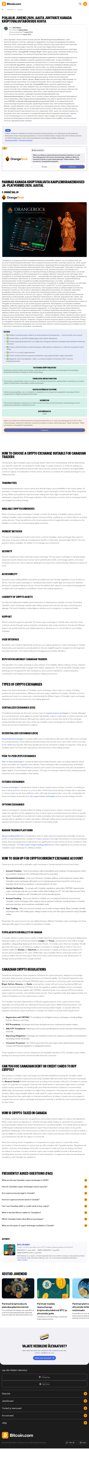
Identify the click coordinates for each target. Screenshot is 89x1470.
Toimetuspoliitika (11, 140)
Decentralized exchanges (12, 739)
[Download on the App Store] (44, 1384)
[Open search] (80, 4)
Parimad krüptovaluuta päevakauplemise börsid (15, 1305)
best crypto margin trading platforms (36, 845)
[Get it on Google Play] (44, 1377)
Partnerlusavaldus (25, 140)
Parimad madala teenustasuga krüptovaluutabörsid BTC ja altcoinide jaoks (52, 1308)
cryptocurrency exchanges (57, 713)
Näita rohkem (23, 1260)
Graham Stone (23, 30)
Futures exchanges (10, 787)
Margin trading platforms (12, 836)
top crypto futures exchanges (42, 796)
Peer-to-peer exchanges (12, 761)
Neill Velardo (17, 27)
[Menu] (85, 4)
